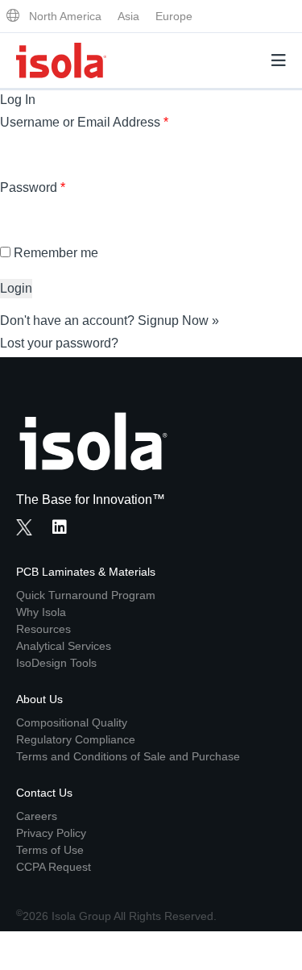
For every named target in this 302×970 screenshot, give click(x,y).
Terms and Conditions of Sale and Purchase (128, 756)
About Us (39, 699)
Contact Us (44, 792)
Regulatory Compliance (75, 739)
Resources (43, 628)
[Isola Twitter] (24, 527)
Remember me (56, 253)
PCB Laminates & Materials (85, 571)
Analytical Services (63, 645)
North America (65, 16)
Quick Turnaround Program (85, 595)
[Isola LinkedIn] (64, 528)
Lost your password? (59, 343)
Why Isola (41, 612)
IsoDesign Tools (56, 662)
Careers (36, 816)
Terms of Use (50, 849)
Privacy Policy (51, 832)
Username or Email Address (84, 122)
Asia (128, 16)
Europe (173, 16)
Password (32, 187)
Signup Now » (178, 320)
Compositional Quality (71, 722)
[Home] (61, 60)
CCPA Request (53, 866)
